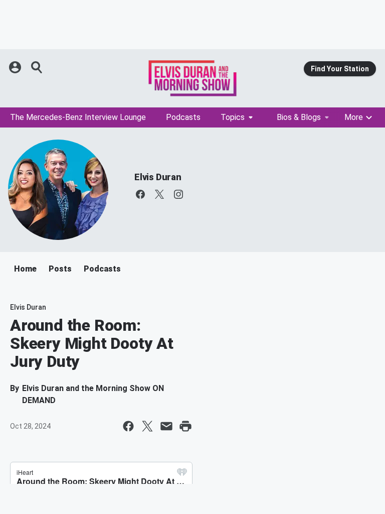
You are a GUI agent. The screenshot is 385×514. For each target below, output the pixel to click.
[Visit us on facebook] (140, 194)
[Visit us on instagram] (178, 194)
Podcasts (183, 117)
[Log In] (16, 67)
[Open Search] (37, 67)
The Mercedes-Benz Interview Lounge (78, 117)
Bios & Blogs (299, 117)
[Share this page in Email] (166, 426)
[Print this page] (185, 426)
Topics (233, 117)
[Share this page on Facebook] (128, 426)
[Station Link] (192, 78)
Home (25, 269)
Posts (60, 269)
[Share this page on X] (147, 426)
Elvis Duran (157, 177)
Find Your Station (340, 69)
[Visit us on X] (159, 194)
